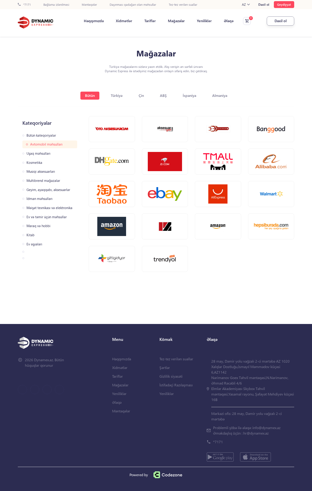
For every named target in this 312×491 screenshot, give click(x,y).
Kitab (30, 235)
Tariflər (150, 21)
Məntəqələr (89, 4)
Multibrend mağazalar (43, 180)
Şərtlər (164, 367)
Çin (141, 95)
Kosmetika (34, 162)
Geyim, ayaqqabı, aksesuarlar (48, 190)
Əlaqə (229, 21)
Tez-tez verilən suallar (183, 4)
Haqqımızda (94, 21)
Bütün (90, 95)
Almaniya (219, 95)
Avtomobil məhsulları (46, 144)
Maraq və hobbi (38, 226)
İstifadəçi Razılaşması (176, 384)
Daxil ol (263, 4)
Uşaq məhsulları (38, 153)
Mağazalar (176, 21)
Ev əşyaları (34, 244)
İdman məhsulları (39, 198)
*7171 (26, 4)
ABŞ (163, 95)
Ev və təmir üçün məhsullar (46, 217)
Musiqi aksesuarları (40, 171)
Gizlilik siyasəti (170, 376)
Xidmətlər (124, 21)
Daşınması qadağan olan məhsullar (133, 4)
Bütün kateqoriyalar (41, 135)
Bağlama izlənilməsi (56, 4)
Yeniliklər (204, 21)
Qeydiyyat (284, 4)
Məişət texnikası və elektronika (49, 208)
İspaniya (189, 95)
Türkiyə (117, 95)
